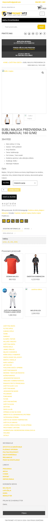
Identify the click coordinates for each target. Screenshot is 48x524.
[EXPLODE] (9, 204)
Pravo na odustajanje (11, 460)
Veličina (6, 183)
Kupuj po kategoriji (11, 20)
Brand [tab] (26, 229)
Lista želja (7, 490)
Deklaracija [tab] (8, 233)
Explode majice (26, 213)
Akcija (5, 471)
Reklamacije (7, 457)
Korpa (5, 493)
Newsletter (7, 496)
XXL (11, 242)
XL (9, 242)
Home (5, 62)
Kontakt (6, 476)
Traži (41, 27)
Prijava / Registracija (8, 7)
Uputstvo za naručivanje (12, 447)
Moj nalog (7, 488)
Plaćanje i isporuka (10, 449)
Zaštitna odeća (15, 62)
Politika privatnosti (10, 452)
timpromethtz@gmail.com (11, 2)
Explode (17, 213)
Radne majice (36, 213)
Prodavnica (7, 469)
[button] (43, 73)
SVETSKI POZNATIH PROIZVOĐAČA (24, 49)
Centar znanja (8, 479)
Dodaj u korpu (14, 190)
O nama (5, 474)
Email (5, 504)
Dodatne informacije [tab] (11, 229)
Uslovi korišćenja (10, 455)
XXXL (16, 242)
